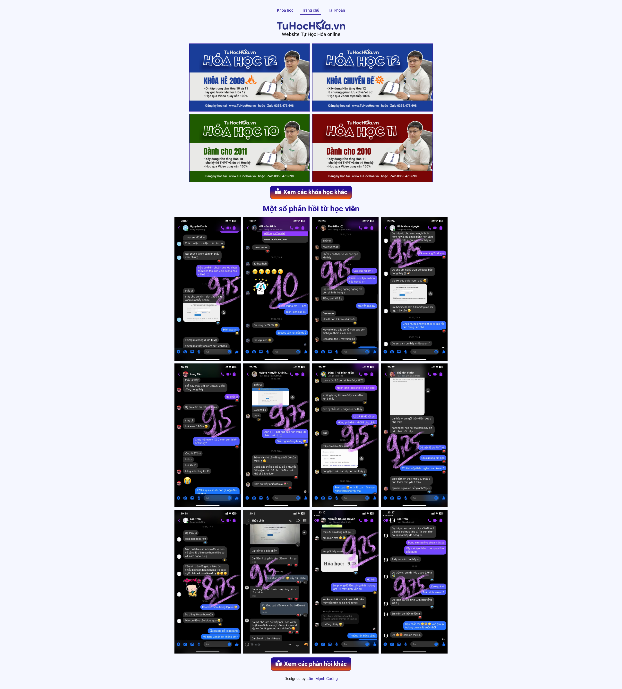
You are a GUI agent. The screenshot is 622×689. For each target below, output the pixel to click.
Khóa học (285, 10)
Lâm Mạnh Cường (322, 678)
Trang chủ (310, 10)
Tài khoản (336, 10)
